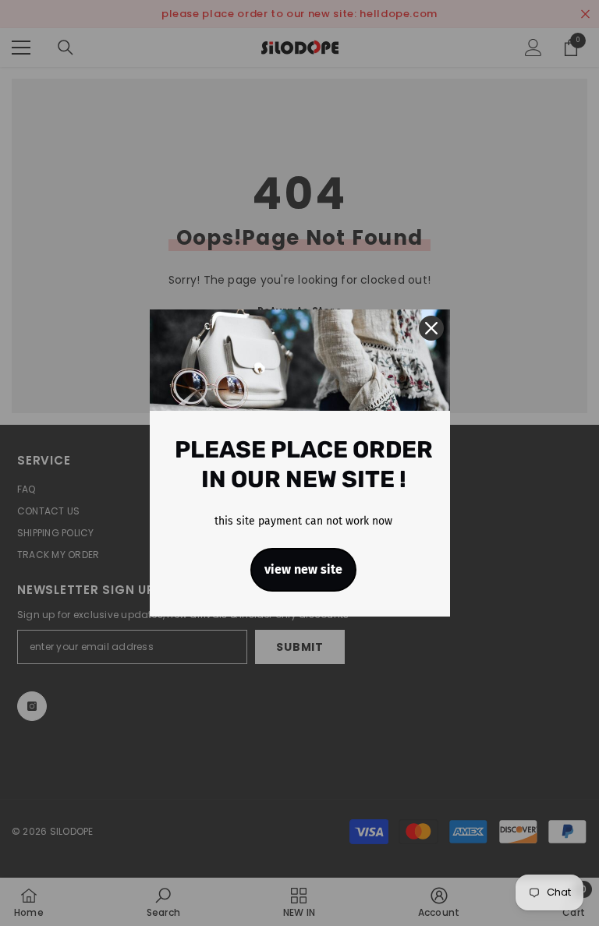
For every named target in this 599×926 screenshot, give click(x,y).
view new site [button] (303, 569)
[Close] (431, 328)
